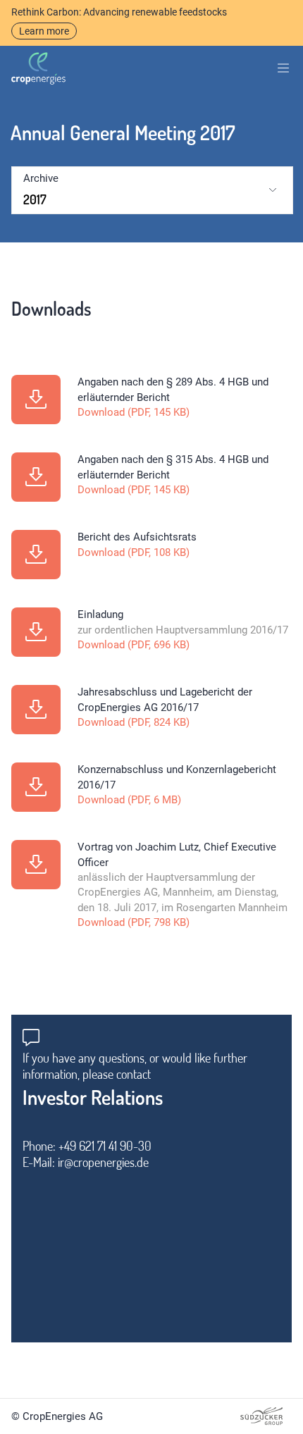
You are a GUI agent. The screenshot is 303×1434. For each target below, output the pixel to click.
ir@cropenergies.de (103, 1162)
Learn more (44, 31)
